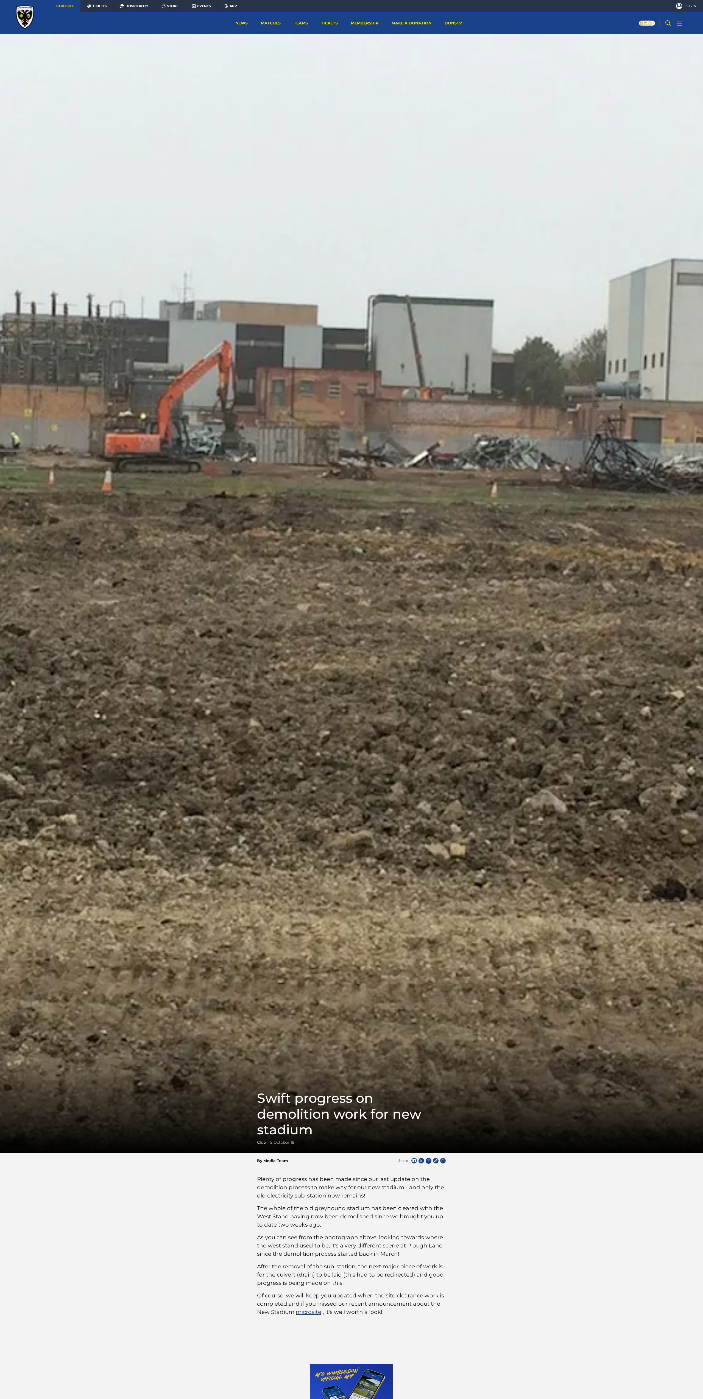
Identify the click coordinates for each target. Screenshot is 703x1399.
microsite (308, 1312)
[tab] (65, 6)
